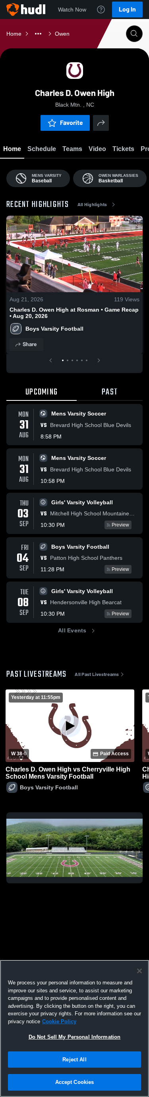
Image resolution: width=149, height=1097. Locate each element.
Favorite (71, 122)
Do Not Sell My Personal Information (75, 1037)
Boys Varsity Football (54, 328)
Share (30, 344)
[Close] (139, 971)
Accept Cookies (74, 1082)
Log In (127, 9)
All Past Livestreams (97, 674)
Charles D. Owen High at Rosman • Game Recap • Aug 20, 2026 (74, 312)
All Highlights (92, 205)
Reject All (74, 1060)
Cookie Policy (59, 1021)
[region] (74, 1028)
